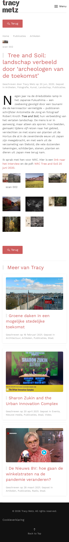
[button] (60, 6)
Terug (14, 23)
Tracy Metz (29, 84)
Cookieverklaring (13, 519)
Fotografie (23, 87)
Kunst (33, 87)
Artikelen (10, 87)
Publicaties (58, 87)
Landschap (44, 87)
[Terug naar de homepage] (11, 6)
